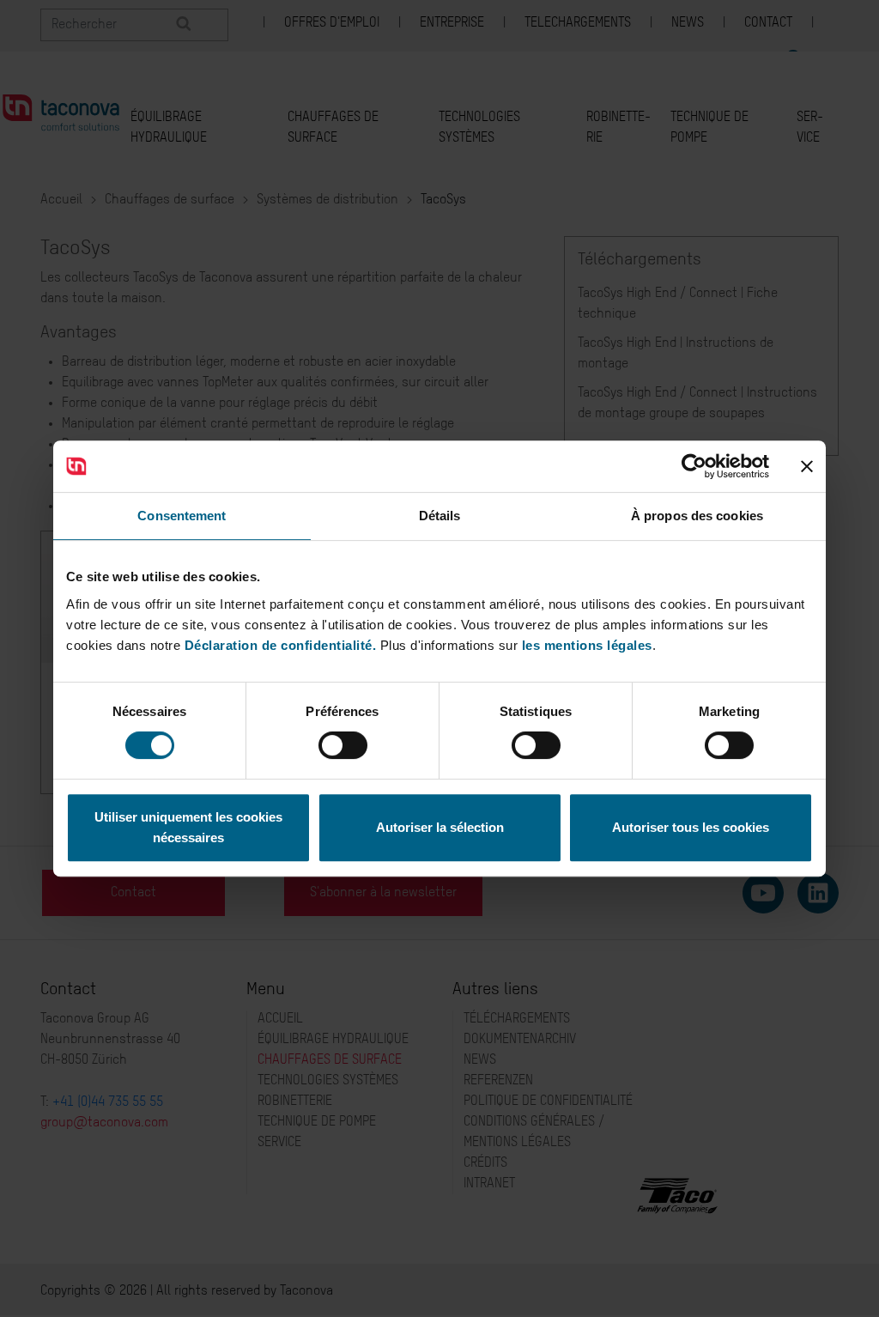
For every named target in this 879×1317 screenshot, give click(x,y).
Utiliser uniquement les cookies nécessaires (188, 827)
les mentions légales (587, 645)
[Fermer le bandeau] (807, 466)
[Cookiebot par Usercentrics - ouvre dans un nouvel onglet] (694, 466)
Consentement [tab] (181, 515)
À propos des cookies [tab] (697, 515)
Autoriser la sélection (440, 827)
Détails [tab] (440, 515)
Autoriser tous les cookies (690, 827)
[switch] (342, 745)
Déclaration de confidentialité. (281, 645)
